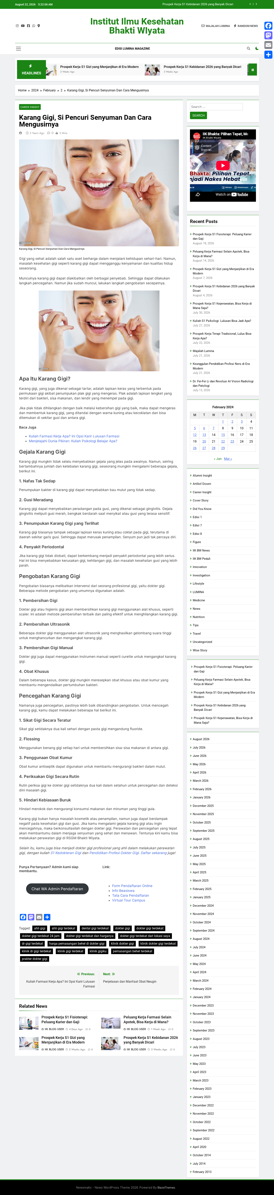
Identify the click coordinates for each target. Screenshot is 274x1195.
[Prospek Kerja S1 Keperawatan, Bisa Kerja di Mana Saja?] (216, 72)
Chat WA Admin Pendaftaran (57, 888)
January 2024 (201, 997)
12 (195, 435)
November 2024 (203, 914)
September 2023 (203, 1030)
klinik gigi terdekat (70, 951)
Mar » (228, 459)
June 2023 (199, 1055)
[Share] (268, 54)
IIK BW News (201, 550)
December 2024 (203, 906)
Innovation (200, 567)
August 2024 (201, 939)
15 (223, 435)
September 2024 (203, 930)
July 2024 (199, 947)
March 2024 (200, 980)
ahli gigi (39, 928)
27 (204, 448)
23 (232, 441)
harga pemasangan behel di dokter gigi (77, 943)
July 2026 (199, 747)
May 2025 (199, 864)
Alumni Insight (202, 475)
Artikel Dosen (202, 484)
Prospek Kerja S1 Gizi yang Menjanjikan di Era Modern (61, 67)
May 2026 (199, 764)
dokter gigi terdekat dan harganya (90, 936)
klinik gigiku (98, 951)
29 (223, 448)
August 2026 (201, 739)
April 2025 (199, 872)
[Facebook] (268, 26)
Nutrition (199, 617)
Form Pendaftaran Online (132, 886)
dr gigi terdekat (32, 943)
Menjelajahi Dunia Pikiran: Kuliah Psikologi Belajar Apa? (73, 441)
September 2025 (203, 831)
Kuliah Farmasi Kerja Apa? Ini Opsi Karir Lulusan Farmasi (74, 436)
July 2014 (199, 1163)
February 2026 (202, 789)
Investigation (201, 575)
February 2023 (202, 1089)
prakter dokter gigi (34, 959)
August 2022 (201, 1139)
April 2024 (199, 972)
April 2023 (199, 1072)
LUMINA (198, 592)
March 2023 (200, 1080)
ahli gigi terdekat (63, 928)
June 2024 (199, 955)
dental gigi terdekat (95, 928)
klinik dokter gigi (122, 943)
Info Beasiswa (123, 891)
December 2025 (203, 806)
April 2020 (199, 1147)
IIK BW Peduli (201, 559)
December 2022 (203, 1105)
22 (223, 441)
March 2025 (200, 880)
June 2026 (199, 756)
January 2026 (201, 797)
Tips (196, 625)
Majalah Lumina (203, 351)
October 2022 (202, 1122)
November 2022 (203, 1113)
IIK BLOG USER (54, 1029)
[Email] (268, 45)
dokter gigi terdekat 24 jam (41, 936)
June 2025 (199, 855)
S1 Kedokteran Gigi (65, 853)
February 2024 (202, 989)
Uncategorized (202, 642)
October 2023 (202, 1022)
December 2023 (203, 1005)
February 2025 (202, 889)
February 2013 (202, 1172)
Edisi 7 (197, 525)
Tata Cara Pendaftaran (130, 895)
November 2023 (203, 1014)
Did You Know (202, 509)
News (196, 609)
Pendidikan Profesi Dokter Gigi (114, 853)
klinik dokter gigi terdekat (158, 943)
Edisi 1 (197, 517)
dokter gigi (122, 928)
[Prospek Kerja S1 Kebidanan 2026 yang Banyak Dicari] (114, 72)
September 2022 (203, 1130)
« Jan (218, 459)
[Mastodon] (268, 35)
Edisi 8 (197, 534)
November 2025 (203, 814)
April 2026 (199, 772)
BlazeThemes (166, 1187)
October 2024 (202, 922)
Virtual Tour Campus (128, 900)
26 (195, 448)
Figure (197, 542)
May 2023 (199, 1064)
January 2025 (201, 897)
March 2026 (200, 781)
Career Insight (29, 107)
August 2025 (201, 839)
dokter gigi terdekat (149, 928)
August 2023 (201, 1039)
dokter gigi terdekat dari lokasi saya (145, 936)
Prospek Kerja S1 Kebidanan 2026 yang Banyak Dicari (197, 4)
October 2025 (202, 822)
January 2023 (201, 1097)
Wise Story (200, 650)
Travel (197, 633)
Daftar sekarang (153, 853)
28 (213, 448)
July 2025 (199, 847)
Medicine (199, 600)
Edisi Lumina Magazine (132, 48)
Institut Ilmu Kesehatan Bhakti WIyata (137, 26)
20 (204, 441)
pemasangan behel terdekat (132, 951)
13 (204, 435)
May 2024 (199, 964)
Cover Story (200, 500)
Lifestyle (198, 583)
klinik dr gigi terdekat (36, 951)
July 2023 (199, 1047)
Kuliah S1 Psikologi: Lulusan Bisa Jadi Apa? (222, 321)
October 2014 (202, 1155)
